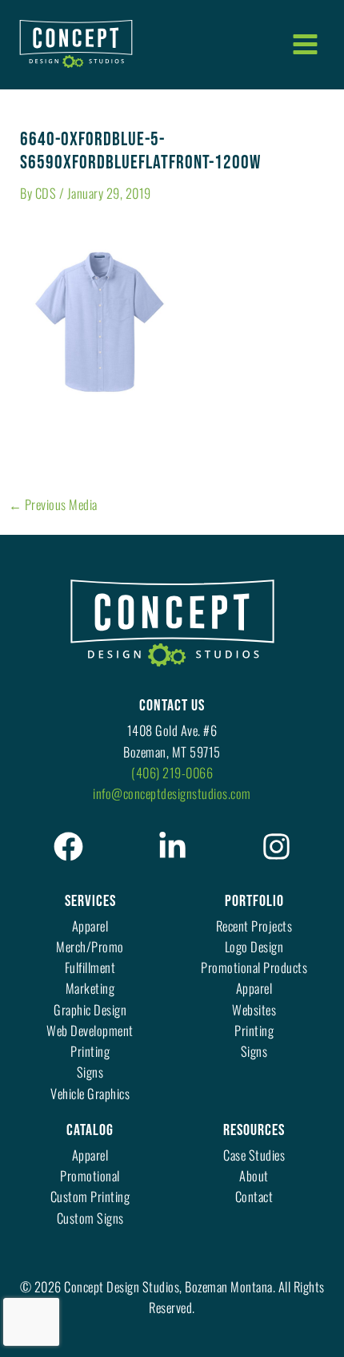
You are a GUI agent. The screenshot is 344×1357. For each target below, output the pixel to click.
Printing (90, 1051)
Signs (90, 1072)
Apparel (90, 926)
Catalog (90, 1130)
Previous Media (53, 504)
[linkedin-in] (172, 846)
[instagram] (276, 846)
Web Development (90, 1030)
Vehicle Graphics (90, 1093)
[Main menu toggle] (305, 44)
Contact (254, 1196)
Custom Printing (90, 1196)
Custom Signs (90, 1218)
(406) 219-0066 (172, 772)
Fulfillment (90, 967)
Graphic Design (90, 1009)
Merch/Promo (90, 946)
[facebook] (68, 846)
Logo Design (254, 946)
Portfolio (254, 901)
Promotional (90, 1175)
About (254, 1175)
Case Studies (254, 1155)
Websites (254, 1009)
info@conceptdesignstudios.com (172, 793)
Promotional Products (254, 967)
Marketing (90, 988)
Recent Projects (254, 926)
